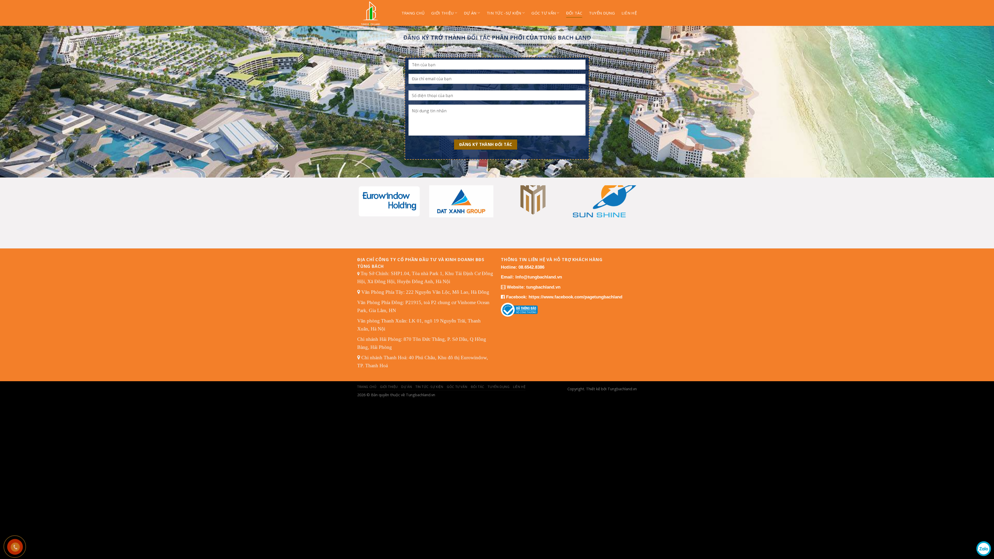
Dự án (470, 13)
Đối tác (574, 13)
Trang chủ (413, 13)
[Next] (628, 195)
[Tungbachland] (374, 13)
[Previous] (365, 195)
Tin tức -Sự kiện (504, 13)
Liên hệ (629, 13)
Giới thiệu (442, 13)
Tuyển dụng (602, 13)
